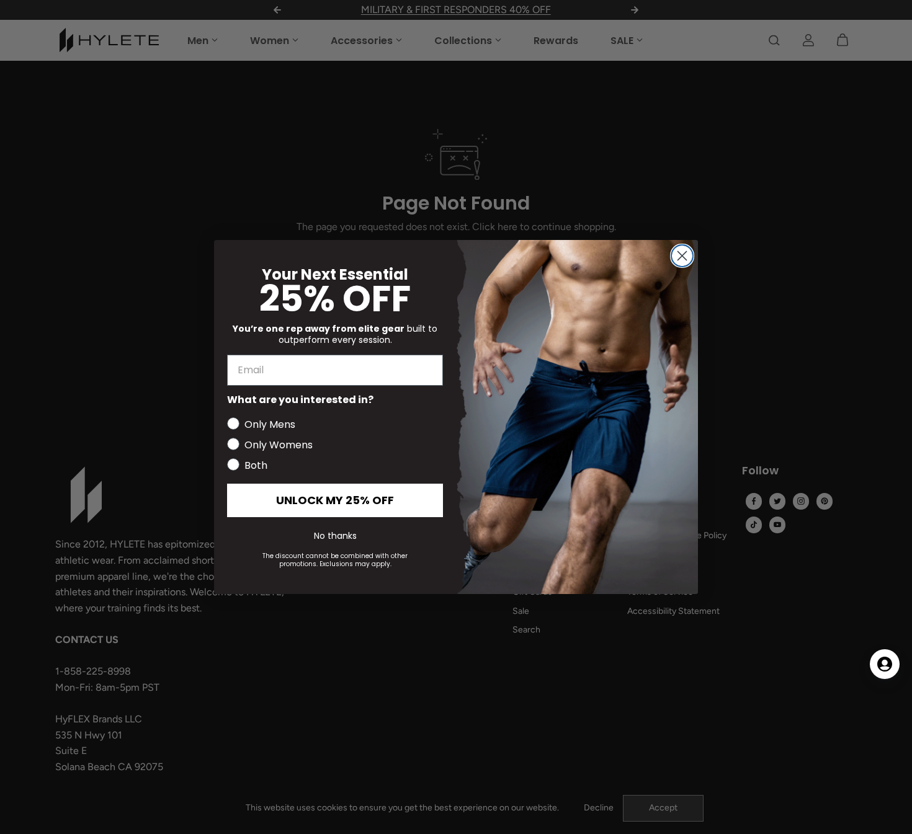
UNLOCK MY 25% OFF (335, 500)
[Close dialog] (682, 256)
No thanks (335, 536)
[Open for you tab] (885, 664)
